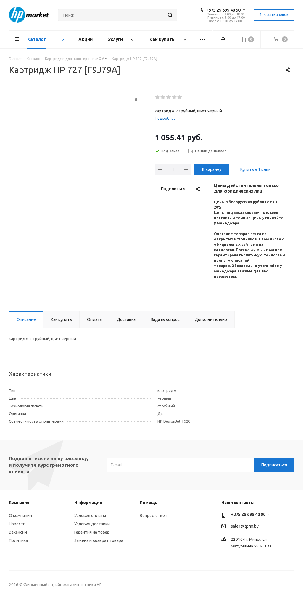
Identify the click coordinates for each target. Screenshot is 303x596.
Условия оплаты (90, 515)
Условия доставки (92, 523)
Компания (19, 502)
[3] (169, 97)
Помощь (148, 502)
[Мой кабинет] (223, 39)
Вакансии (18, 532)
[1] (157, 97)
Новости (17, 523)
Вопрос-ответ (153, 515)
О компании (20, 515)
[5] (180, 97)
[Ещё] (202, 39)
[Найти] (170, 15)
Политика (18, 540)
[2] (163, 97)
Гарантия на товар (91, 532)
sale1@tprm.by (245, 526)
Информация (88, 502)
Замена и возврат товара (98, 540)
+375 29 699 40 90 (223, 10)
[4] (174, 97)
